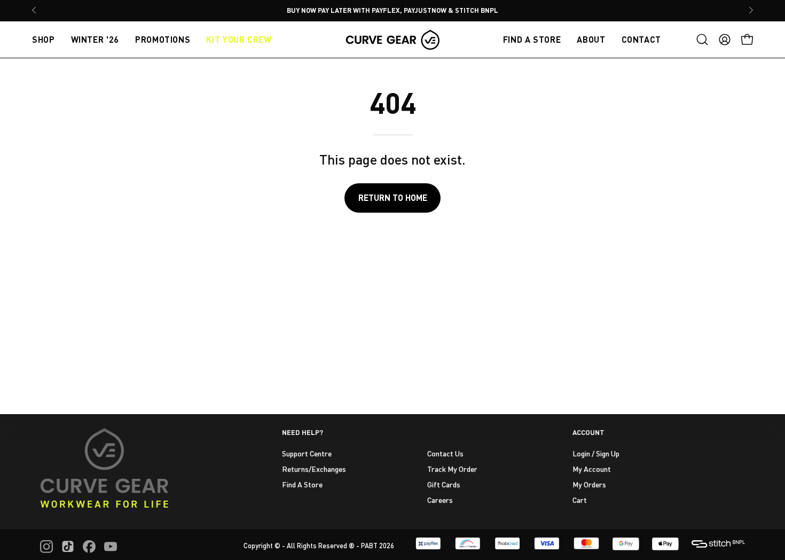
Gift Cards (443, 483)
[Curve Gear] (392, 39)
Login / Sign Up (595, 453)
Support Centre (307, 453)
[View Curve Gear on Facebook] (89, 546)
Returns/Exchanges (314, 468)
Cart (579, 499)
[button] (702, 39)
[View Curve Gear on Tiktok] (67, 546)
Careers (440, 499)
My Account (591, 468)
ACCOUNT (588, 432)
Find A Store (302, 483)
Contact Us (445, 453)
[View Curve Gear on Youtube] (110, 546)
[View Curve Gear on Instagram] (46, 546)
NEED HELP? (302, 432)
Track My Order (452, 468)
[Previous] (34, 10)
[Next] (751, 10)
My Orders (589, 483)
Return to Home (392, 197)
